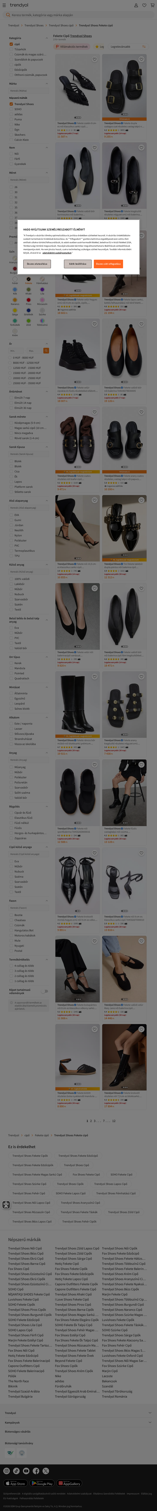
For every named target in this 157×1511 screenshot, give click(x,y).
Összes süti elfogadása (108, 263)
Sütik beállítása (77, 263)
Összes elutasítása (37, 263)
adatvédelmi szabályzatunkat (57, 252)
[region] (78, 247)
